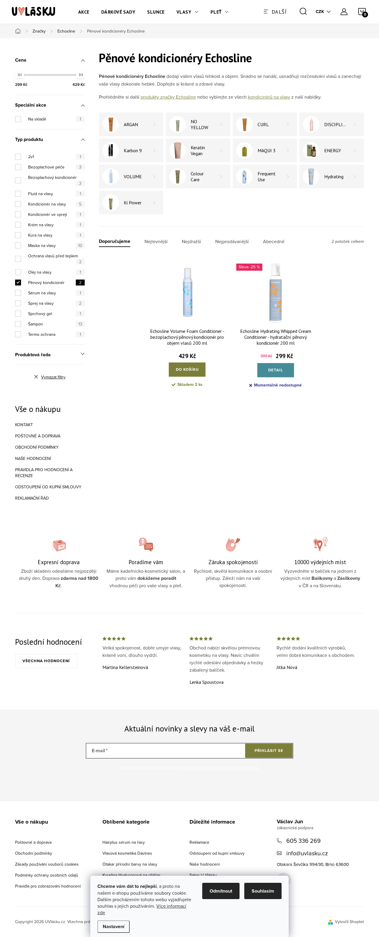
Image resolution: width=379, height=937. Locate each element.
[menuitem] (83, 12)
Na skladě (54, 119)
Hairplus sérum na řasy (123, 842)
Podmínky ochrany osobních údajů (46, 875)
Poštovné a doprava (37, 436)
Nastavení (113, 926)
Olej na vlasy (54, 272)
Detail (275, 370)
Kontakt (24, 425)
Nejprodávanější (232, 241)
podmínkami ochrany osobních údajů (220, 767)
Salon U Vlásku (203, 875)
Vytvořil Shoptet (349, 922)
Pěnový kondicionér (54, 282)
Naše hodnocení (33, 458)
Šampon (55, 324)
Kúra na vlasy (54, 235)
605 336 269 (303, 840)
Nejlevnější (156, 241)
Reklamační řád (32, 498)
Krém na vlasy (54, 225)
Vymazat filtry (53, 377)
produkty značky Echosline (168, 97)
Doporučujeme (114, 241)
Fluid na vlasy (54, 194)
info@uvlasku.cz (307, 853)
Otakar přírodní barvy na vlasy (129, 864)
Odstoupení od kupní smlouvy (48, 487)
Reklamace (199, 842)
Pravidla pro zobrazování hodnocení (48, 886)
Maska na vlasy (55, 245)
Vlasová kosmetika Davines (127, 853)
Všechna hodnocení (46, 661)
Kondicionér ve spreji (54, 214)
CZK (320, 11)
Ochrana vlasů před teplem (54, 259)
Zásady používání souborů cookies (47, 864)
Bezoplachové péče (54, 167)
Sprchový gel (54, 314)
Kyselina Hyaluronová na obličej (131, 875)
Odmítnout (221, 891)
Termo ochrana (54, 334)
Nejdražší (191, 241)
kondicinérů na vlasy (269, 97)
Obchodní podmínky (37, 447)
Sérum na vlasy (54, 293)
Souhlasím (263, 891)
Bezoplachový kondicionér (54, 180)
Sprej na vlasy (54, 303)
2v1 (54, 157)
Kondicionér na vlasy (54, 204)
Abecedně (274, 241)
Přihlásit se (269, 750)
